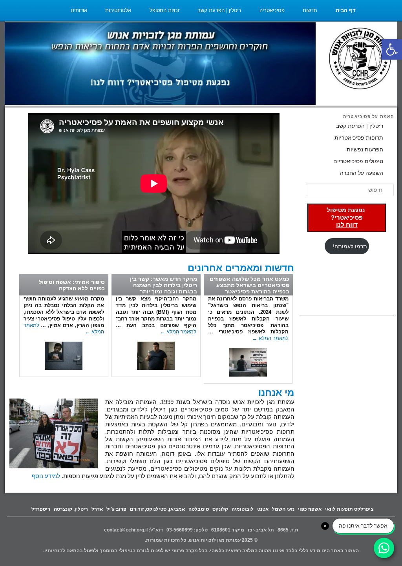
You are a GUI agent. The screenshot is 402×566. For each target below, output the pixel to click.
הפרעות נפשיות (365, 149)
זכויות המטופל (164, 10)
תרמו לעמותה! (350, 246)
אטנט (263, 509)
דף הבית (346, 10)
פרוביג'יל (116, 509)
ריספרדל (40, 509)
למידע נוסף (46, 476)
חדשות (310, 10)
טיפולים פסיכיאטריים (358, 161)
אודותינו (79, 10)
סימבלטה (198, 509)
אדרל (97, 509)
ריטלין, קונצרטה (71, 509)
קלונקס (220, 509)
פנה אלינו (346, 31)
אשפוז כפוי (310, 509)
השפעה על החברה (361, 173)
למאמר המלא (270, 338)
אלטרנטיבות (118, 10)
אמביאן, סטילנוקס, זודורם (157, 509)
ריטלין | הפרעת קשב (219, 10)
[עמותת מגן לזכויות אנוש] (360, 59)
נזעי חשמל (283, 509)
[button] (392, 49)
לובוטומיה (243, 509)
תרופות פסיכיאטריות (358, 138)
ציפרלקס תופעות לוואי (349, 509)
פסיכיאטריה (272, 10)
